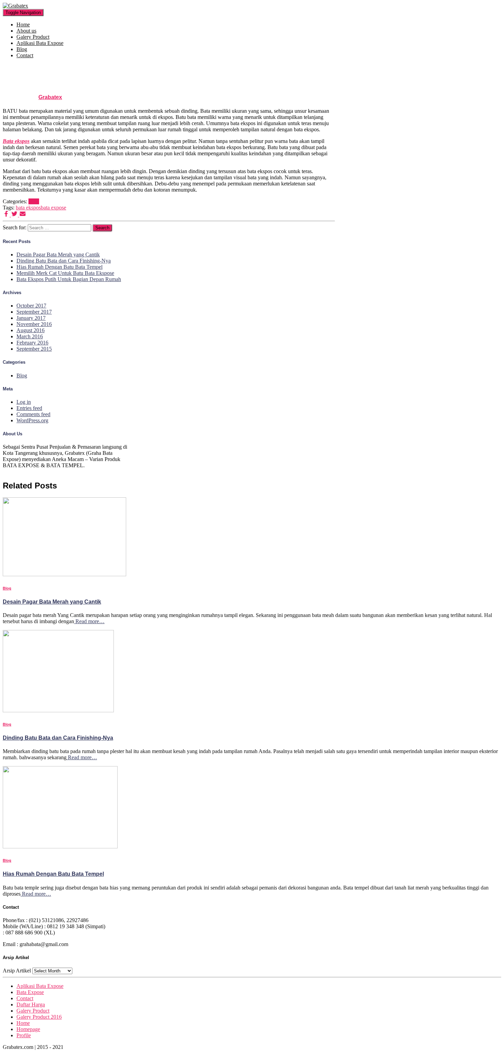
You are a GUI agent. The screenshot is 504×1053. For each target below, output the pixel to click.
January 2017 (31, 318)
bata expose (53, 207)
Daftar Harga (30, 1004)
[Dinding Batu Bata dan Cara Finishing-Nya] (58, 710)
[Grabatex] (15, 6)
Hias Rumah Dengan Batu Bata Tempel (59, 267)
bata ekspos (28, 207)
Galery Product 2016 (39, 1017)
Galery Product (32, 37)
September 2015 (34, 349)
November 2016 (34, 324)
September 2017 (34, 312)
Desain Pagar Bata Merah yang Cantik (58, 254)
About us (26, 31)
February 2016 (32, 343)
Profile (23, 1035)
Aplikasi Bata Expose (39, 43)
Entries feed (29, 408)
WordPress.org (32, 420)
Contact (24, 55)
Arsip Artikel (17, 970)
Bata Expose (30, 992)
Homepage (28, 1029)
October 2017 (31, 305)
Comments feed (33, 414)
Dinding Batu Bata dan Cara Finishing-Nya (63, 261)
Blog (21, 49)
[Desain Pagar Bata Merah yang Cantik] (64, 574)
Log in (23, 402)
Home (23, 24)
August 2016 (30, 330)
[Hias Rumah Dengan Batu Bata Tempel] (60, 846)
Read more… (89, 621)
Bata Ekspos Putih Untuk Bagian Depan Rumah (68, 279)
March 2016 (29, 336)
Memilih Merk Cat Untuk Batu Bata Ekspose (65, 273)
